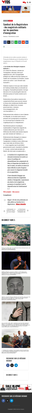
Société (10, 20)
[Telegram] (16, 365)
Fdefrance (5, 36)
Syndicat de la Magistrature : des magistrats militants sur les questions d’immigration (15, 28)
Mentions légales (20, 409)
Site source (15, 192)
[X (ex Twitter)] (12, 365)
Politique (6, 20)
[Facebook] (8, 365)
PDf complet (7, 192)
